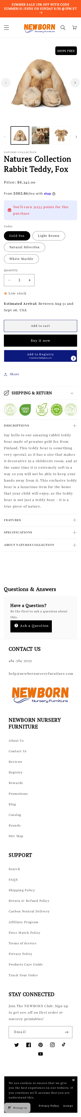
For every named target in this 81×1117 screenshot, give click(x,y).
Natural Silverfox (24, 247)
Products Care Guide (26, 964)
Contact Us (18, 751)
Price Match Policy (24, 933)
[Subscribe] (66, 1032)
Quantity (11, 270)
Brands (15, 825)
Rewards (16, 783)
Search (14, 869)
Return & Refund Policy (29, 901)
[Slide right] (75, 82)
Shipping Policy (22, 890)
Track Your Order (23, 975)
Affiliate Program (23, 922)
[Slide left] (6, 82)
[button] (6, 27)
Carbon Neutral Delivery (29, 911)
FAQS (13, 879)
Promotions (18, 794)
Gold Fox (17, 236)
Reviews (15, 762)
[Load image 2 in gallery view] (41, 135)
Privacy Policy (20, 954)
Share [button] (14, 374)
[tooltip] (73, 358)
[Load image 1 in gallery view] (20, 135)
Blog (12, 804)
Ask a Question (34, 625)
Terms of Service (23, 943)
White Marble (21, 259)
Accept (68, 1106)
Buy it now (41, 340)
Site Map (16, 836)
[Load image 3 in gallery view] (61, 135)
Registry (16, 772)
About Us (16, 740)
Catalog (15, 815)
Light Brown (49, 236)
